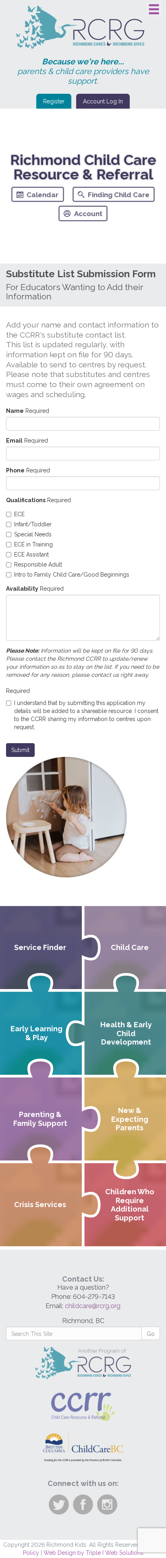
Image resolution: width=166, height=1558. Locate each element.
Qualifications (26, 500)
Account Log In (103, 101)
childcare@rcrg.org (92, 1306)
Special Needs (33, 534)
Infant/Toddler (33, 524)
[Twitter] (102, 235)
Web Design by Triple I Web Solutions (93, 1553)
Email (14, 440)
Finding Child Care (118, 195)
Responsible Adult (38, 564)
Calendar (42, 195)
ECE (19, 514)
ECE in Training (33, 544)
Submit (20, 750)
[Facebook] (65, 235)
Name (15, 411)
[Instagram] (83, 235)
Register (53, 101)
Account (88, 214)
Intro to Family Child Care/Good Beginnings (71, 574)
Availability (22, 588)
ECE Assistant (31, 554)
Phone (15, 470)
